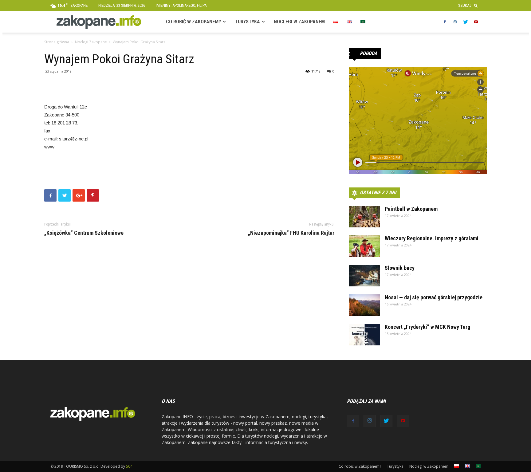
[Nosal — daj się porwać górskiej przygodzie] (364, 305)
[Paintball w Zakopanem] (364, 216)
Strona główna (56, 42)
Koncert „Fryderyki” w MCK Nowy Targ (427, 327)
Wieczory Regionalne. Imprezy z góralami (431, 238)
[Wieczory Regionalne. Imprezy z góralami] (364, 246)
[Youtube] (476, 22)
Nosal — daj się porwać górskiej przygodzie (433, 297)
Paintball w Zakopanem (411, 209)
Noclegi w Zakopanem (299, 22)
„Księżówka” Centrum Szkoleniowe (84, 233)
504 (129, 466)
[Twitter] (465, 22)
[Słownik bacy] (364, 275)
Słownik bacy (400, 268)
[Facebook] (444, 22)
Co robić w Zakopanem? (193, 22)
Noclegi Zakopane (91, 42)
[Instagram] (455, 22)
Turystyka (247, 22)
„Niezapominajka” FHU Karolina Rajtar (291, 233)
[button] (469, 5)
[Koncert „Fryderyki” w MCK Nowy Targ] (364, 334)
